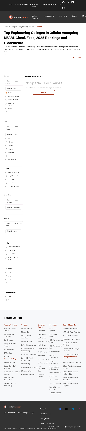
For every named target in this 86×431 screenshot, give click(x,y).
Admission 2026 (34, 5)
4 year (10, 283)
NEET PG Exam (43, 341)
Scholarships (26, 4)
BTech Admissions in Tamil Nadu (70, 379)
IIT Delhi (7, 357)
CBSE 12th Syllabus (53, 330)
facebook (59, 409)
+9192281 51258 (53, 427)
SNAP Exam (42, 352)
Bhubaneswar (12, 159)
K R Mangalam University (9, 335)
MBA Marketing (26, 341)
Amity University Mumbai (10, 345)
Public (9, 296)
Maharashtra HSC (55, 373)
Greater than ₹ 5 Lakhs (13, 258)
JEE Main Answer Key (55, 347)
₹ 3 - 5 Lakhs (11, 183)
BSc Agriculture (26, 371)
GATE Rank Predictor (70, 328)
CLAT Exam (42, 338)
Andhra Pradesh (13, 99)
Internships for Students (54, 388)
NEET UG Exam (43, 359)
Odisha (10, 93)
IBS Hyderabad (9, 340)
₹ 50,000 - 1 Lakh (13, 176)
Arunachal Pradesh (11, 104)
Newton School (9, 362)
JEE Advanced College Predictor (71, 350)
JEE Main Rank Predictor (71, 332)
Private (10, 300)
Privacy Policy (44, 419)
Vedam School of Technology (10, 385)
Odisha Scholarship (53, 362)
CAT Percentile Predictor (71, 339)
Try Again (43, 92)
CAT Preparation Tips (42, 369)
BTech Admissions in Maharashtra (70, 373)
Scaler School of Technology (10, 367)
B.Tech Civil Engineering (29, 354)
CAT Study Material (53, 335)
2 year (10, 276)
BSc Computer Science (29, 367)
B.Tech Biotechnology (29, 345)
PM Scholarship (54, 352)
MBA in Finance (26, 328)
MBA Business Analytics (26, 337)
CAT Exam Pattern (41, 376)
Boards (17, 4)
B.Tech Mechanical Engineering (27, 350)
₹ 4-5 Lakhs (11, 254)
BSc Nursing (25, 364)
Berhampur (11, 152)
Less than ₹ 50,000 (13, 172)
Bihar (9, 112)
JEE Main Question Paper (56, 341)
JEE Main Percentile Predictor (70, 344)
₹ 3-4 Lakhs (11, 250)
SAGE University (9, 349)
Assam (10, 108)
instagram (79, 409)
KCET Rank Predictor (70, 336)
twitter (66, 409)
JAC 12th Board (55, 383)
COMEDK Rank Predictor (71, 354)
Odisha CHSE (54, 380)
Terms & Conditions (47, 424)
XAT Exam (41, 356)
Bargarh (10, 149)
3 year (10, 279)
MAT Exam (42, 345)
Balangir (10, 142)
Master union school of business (12, 373)
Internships (52, 4)
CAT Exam (41, 331)
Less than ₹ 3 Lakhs (14, 247)
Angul (9, 138)
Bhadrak (10, 156)
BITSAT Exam (43, 363)
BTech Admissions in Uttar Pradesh (72, 367)
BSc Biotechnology (27, 374)
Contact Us (44, 414)
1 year (10, 272)
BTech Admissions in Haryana (70, 385)
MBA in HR (25, 332)
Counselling (43, 4)
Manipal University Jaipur (10, 330)
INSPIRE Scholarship (53, 356)
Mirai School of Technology (9, 379)
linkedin (73, 409)
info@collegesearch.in (74, 427)
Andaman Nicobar (13, 96)
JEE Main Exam (43, 349)
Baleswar (11, 145)
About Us (43, 409)
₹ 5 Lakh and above (13, 186)
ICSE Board (53, 376)
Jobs (59, 4)
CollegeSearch (18, 17)
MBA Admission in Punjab (72, 362)
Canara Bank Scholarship (54, 368)
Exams (11, 4)
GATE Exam (42, 334)
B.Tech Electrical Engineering (27, 359)
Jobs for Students (55, 393)
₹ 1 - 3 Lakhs (11, 179)
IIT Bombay (8, 353)
